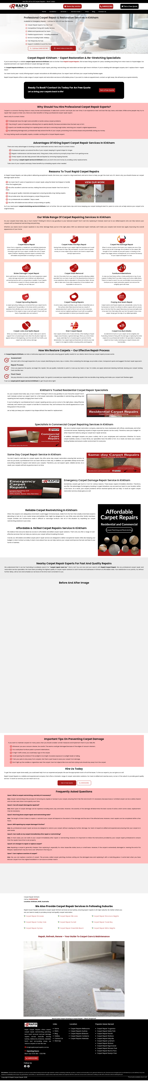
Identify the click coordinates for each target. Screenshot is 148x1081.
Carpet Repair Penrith (105, 1034)
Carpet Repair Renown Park (107, 1048)
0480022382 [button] (32, 1058)
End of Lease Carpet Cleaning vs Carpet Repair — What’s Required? (74, 1018)
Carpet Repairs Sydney (79, 1031)
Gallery (57, 1036)
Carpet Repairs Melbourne (80, 1029)
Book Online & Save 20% (64, 48)
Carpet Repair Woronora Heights (106, 916)
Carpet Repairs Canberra (80, 1036)
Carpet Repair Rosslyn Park (107, 1053)
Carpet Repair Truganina (106, 1029)
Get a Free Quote (130, 6)
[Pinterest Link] (28, 1066)
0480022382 (107, 6)
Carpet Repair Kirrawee (35, 916)
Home (44, 12)
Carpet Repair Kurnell (68, 922)
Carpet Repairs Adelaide (80, 1038)
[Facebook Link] (25, 1066)
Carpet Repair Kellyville (105, 1038)
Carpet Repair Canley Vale (36, 922)
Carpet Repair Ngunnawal (106, 1046)
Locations (52, 12)
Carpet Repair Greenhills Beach (72, 928)
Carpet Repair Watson (105, 1043)
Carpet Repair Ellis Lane (69, 916)
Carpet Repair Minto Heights (104, 928)
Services (63, 12)
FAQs (87, 12)
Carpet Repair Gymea (34, 928)
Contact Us (102, 12)
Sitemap (58, 1041)
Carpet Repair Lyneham (106, 1041)
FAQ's (56, 1031)
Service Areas (75, 12)
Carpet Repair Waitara (105, 1036)
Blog (93, 12)
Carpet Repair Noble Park (106, 1031)
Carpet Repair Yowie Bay (103, 922)
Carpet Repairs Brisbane (79, 1034)
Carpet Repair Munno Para (106, 1051)
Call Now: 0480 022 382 (40, 48)
